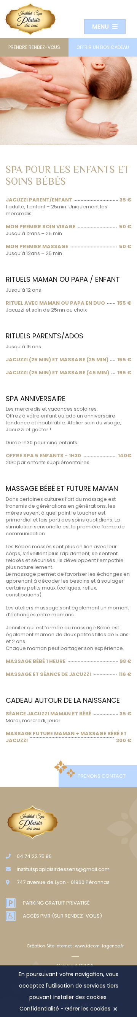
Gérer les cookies (87, 1008)
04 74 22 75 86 (34, 856)
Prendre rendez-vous (34, 47)
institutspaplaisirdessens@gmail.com (63, 869)
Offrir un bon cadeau (102, 47)
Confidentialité (39, 1008)
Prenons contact (102, 776)
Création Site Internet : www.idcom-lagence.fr (75, 946)
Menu (101, 26)
